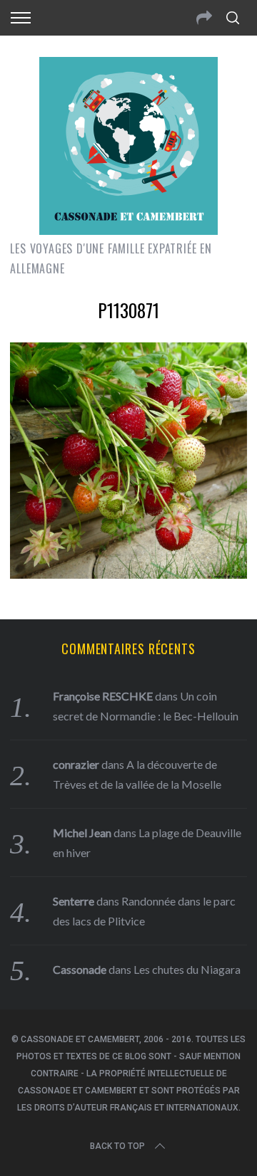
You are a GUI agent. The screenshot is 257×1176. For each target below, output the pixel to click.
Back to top (117, 1146)
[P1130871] (128, 574)
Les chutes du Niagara (187, 969)
